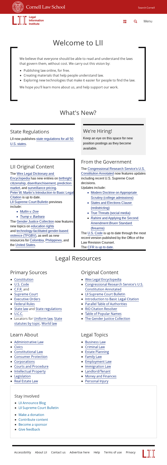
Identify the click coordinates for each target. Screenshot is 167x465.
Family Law (93, 356)
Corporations (24, 361)
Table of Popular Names (103, 313)
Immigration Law (98, 366)
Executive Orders (27, 299)
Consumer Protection (30, 356)
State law (21, 309)
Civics (18, 347)
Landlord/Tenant (98, 371)
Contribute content (33, 419)
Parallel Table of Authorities (106, 304)
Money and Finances (100, 376)
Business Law (95, 342)
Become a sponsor (33, 424)
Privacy (130, 452)
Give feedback (29, 429)
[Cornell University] (18, 6)
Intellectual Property (30, 371)
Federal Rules (24, 304)
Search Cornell (146, 7)
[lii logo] (28, 20)
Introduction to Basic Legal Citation (112, 299)
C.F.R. (18, 289)
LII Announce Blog (32, 403)
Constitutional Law (28, 352)
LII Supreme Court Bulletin (105, 294)
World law (49, 323)
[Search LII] (135, 21)
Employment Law (98, 361)
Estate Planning (97, 352)
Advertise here (80, 452)
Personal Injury (96, 381)
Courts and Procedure (31, 366)
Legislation (22, 376)
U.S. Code (21, 284)
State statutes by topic (38, 321)
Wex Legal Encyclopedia (103, 279)
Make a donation (31, 414)
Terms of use (113, 452)
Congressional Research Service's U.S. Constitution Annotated (114, 286)
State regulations (49, 309)
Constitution (23, 279)
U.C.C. (18, 313)
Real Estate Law (26, 381)
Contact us (58, 452)
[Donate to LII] (125, 21)
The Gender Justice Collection (107, 318)
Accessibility (22, 452)
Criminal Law (95, 347)
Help (97, 452)
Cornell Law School (44, 6)
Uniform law (43, 318)
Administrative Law (28, 342)
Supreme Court (26, 294)
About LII (41, 452)
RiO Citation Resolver (101, 309)
